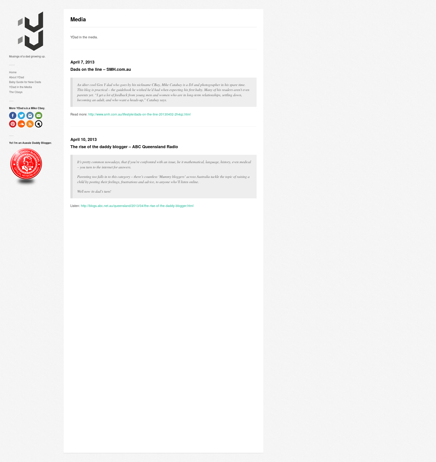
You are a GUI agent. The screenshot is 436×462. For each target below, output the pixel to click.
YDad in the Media (20, 87)
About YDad (16, 77)
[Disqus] (163, 270)
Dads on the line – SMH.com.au (100, 69)
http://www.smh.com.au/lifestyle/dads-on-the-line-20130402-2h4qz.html (139, 114)
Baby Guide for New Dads (25, 82)
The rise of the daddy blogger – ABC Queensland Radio (124, 147)
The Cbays (15, 92)
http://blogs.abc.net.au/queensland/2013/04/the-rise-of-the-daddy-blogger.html (137, 205)
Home (13, 72)
